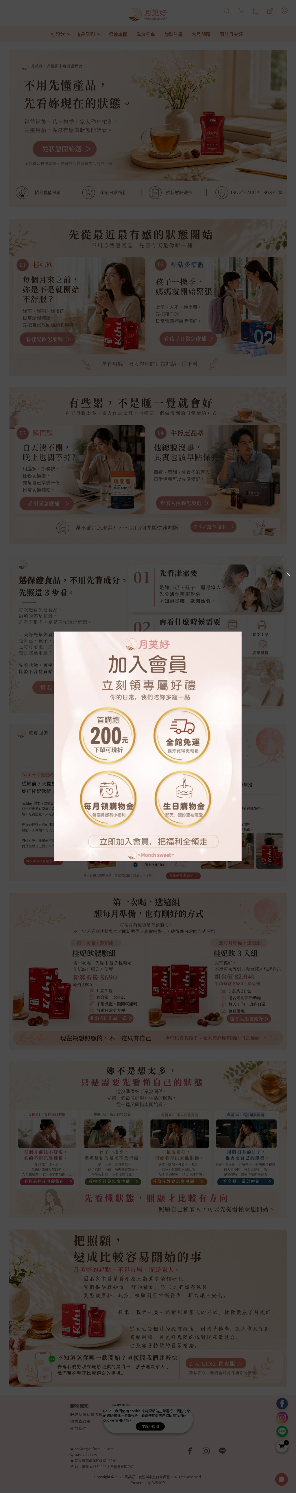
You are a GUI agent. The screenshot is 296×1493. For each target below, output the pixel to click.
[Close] (288, 574)
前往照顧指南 (59, 1209)
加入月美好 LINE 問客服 (222, 1368)
